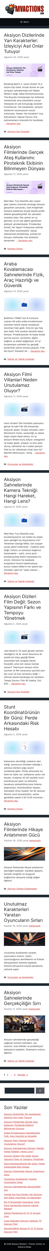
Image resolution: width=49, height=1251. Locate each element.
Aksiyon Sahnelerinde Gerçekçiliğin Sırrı (22, 998)
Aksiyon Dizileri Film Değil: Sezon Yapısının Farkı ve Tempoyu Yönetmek (22, 607)
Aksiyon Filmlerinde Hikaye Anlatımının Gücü (23, 829)
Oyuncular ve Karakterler (20, 464)
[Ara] (40, 1091)
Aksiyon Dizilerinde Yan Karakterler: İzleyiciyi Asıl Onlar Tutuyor (24, 43)
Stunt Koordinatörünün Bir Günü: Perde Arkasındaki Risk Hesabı (22, 717)
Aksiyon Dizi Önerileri (18, 131)
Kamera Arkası (15, 248)
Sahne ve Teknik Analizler (20, 359)
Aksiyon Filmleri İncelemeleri (22, 888)
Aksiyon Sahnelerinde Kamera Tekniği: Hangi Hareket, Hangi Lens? (21, 490)
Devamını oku (13, 123)
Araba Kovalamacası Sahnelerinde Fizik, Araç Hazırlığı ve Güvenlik (24, 274)
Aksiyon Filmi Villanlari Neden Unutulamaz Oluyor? (20, 382)
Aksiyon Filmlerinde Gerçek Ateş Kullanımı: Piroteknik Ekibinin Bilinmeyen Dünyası (24, 157)
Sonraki (22, 1075)
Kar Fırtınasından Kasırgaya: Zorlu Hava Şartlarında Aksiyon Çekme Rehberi (21, 1205)
